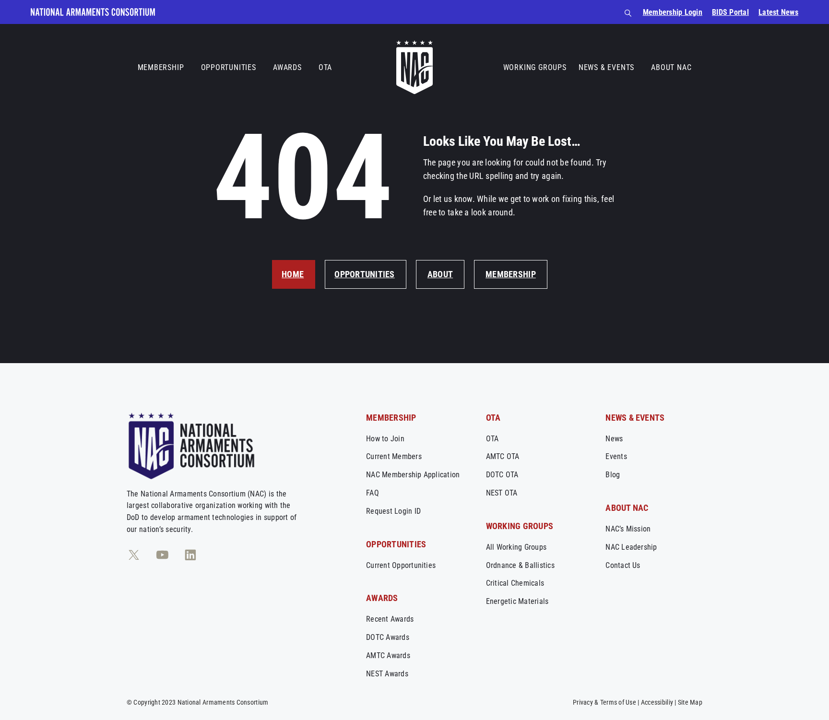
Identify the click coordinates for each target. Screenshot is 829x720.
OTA (325, 67)
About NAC (671, 67)
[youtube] (162, 555)
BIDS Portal (730, 12)
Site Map (690, 702)
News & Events (606, 67)
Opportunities (228, 67)
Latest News (778, 12)
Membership (161, 67)
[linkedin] (190, 555)
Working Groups (535, 67)
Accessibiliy (657, 702)
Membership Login (672, 12)
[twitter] (134, 555)
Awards (287, 67)
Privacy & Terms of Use (604, 702)
